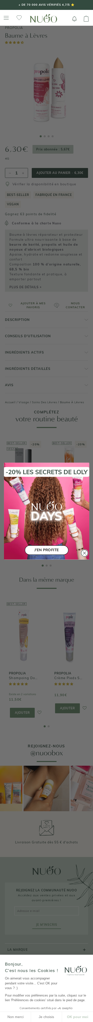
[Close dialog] (84, 553)
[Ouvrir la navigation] (6, 18)
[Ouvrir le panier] (86, 19)
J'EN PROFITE (46, 549)
